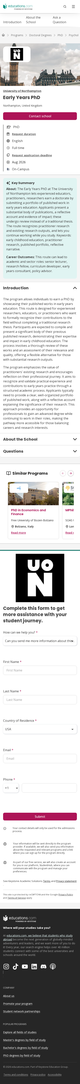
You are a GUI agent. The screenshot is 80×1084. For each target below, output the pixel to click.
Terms (46, 881)
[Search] (64, 6)
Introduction (12, 22)
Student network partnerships (21, 1011)
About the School (33, 19)
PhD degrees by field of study (21, 1055)
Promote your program (17, 1003)
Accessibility (55, 1074)
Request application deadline (32, 155)
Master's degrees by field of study (24, 1040)
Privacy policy (37, 1074)
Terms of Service (17, 897)
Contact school (40, 116)
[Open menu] (73, 6)
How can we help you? (20, 632)
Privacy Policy (65, 894)
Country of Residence (20, 720)
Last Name (12, 691)
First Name (12, 662)
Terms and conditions (15, 1074)
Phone (9, 779)
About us (8, 996)
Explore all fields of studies (20, 1032)
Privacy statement (66, 881)
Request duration (24, 134)
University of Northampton (22, 91)
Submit (40, 816)
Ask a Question (59, 19)
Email (8, 750)
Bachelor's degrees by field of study (25, 1048)
